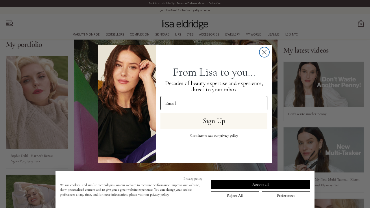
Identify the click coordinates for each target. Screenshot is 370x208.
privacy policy (228, 135)
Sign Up (214, 121)
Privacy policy (193, 179)
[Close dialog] (264, 52)
